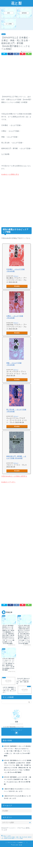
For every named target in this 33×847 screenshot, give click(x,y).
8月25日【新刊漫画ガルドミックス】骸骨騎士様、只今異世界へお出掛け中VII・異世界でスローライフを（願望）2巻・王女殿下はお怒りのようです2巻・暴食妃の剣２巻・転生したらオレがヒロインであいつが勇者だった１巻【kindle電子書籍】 (17, 766)
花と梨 (16, 3)
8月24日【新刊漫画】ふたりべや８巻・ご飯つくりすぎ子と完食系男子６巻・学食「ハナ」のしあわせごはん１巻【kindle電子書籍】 (17, 780)
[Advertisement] (16, 76)
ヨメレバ (15, 276)
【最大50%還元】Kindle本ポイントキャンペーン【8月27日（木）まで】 (17, 790)
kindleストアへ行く (8, 482)
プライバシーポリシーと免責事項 (15, 842)
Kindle (17, 286)
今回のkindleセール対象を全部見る (14, 476)
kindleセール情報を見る (10, 174)
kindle (3, 34)
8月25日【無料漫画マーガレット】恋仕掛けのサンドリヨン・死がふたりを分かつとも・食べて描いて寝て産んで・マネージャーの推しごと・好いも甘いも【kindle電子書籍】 (17, 751)
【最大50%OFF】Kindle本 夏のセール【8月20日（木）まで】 (17, 797)
